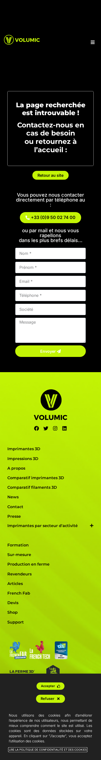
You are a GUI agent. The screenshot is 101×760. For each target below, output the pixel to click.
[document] (50, 380)
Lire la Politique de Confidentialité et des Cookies (48, 749)
